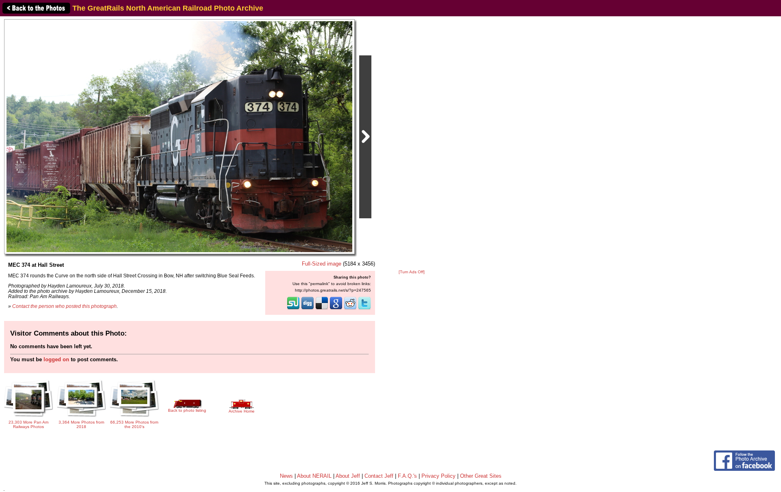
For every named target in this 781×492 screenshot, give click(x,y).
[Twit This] (364, 309)
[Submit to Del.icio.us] (321, 309)
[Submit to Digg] (307, 309)
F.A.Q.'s (407, 476)
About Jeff (348, 476)
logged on (56, 359)
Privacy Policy (438, 476)
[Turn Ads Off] (412, 272)
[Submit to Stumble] (293, 309)
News (286, 476)
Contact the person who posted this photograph (64, 306)
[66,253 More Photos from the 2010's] (134, 417)
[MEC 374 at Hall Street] (179, 136)
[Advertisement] (411, 143)
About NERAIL (314, 476)
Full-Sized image (321, 264)
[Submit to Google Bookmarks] (336, 309)
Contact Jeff (378, 476)
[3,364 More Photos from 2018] (81, 417)
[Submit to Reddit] (350, 309)
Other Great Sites (481, 476)
